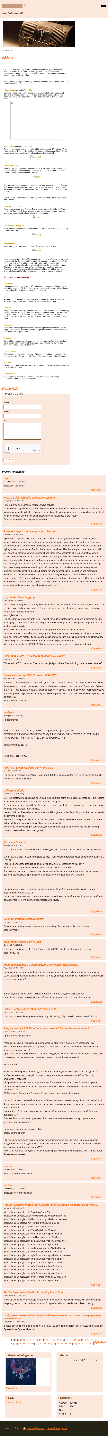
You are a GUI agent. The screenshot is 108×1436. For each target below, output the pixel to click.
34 (49, 1343)
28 (24, 1343)
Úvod (4, 50)
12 (45, 1340)
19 (75, 1340)
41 (78, 1343)
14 (54, 1340)
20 (79, 1340)
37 (62, 1343)
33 (45, 1343)
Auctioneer (8, 325)
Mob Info (7, 363)
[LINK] (31, 90)
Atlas (6, 297)
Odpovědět (96, 490)
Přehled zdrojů (13, 1402)
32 (41, 1343)
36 (57, 1343)
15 (58, 1340)
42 (83, 1343)
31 (36, 1343)
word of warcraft (12, 13)
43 (87, 1343)
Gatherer (7, 308)
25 (11, 1343)
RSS (64, 1428)
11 (41, 1340)
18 (71, 1340)
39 (70, 1343)
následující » (99, 1341)
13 (50, 1340)
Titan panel (8, 283)
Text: (5, 420)
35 (53, 1343)
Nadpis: (6, 411)
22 (87, 1340)
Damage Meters (10, 338)
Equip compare (10, 351)
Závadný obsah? (35, 1428)
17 (66, 1340)
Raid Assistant (9, 374)
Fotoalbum (11, 1388)
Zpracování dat (53, 1428)
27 (19, 1343)
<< (62, 1360)
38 (66, 1343)
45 (95, 1343)
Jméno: (6, 402)
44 (91, 1343)
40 (74, 1343)
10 (37, 1340)
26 (15, 1343)
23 (92, 1340)
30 (32, 1343)
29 (28, 1343)
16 (62, 1340)
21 (83, 1340)
